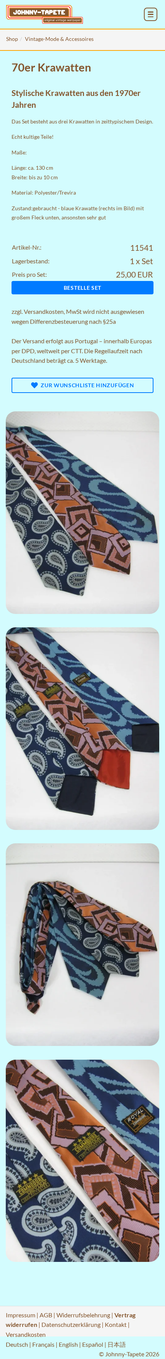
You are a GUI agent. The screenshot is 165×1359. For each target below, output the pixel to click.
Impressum (20, 1314)
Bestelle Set (82, 287)
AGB (46, 1314)
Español (92, 1344)
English (68, 1344)
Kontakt (116, 1324)
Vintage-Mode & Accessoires (59, 39)
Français (43, 1344)
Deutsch (17, 1344)
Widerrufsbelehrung (83, 1314)
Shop (12, 39)
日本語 (116, 1344)
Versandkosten (44, 311)
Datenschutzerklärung (71, 1324)
